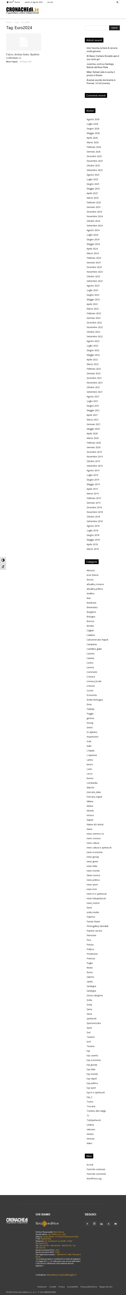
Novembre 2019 (95, 456)
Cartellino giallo (94, 648)
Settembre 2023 (95, 281)
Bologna (91, 616)
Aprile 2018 (92, 544)
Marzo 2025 (93, 197)
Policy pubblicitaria (88, 1286)
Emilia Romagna (95, 699)
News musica (93, 875)
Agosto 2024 (93, 230)
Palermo (91, 916)
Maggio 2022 (93, 354)
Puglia (90, 963)
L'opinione (92, 755)
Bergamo (91, 611)
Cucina (90, 690)
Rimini (90, 967)
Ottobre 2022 (93, 331)
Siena (89, 1009)
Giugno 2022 (93, 350)
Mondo (90, 810)
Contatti (52, 1286)
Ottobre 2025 (93, 165)
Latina (90, 759)
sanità (90, 981)
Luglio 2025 (92, 179)
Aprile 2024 (92, 248)
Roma (90, 972)
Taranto (91, 1037)
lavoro (90, 764)
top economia (94, 1060)
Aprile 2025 (92, 193)
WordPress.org (94, 1178)
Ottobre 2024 (93, 220)
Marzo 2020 (93, 438)
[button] (117, 2)
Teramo (91, 1046)
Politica (90, 949)
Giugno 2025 (93, 183)
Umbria (90, 1124)
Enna (89, 704)
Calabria (91, 635)
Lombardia (92, 782)
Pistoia (90, 944)
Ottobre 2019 (93, 461)
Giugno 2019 (93, 479)
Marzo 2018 (93, 548)
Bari (89, 598)
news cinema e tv (95, 833)
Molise (90, 806)
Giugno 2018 (93, 535)
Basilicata (91, 602)
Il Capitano (92, 732)
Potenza (91, 958)
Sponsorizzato (94, 1023)
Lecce (90, 773)
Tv (88, 1115)
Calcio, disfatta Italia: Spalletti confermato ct (22, 56)
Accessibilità (72, 1286)
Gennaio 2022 (93, 373)
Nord (89, 907)
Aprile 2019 (92, 488)
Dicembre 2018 (94, 507)
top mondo (92, 1073)
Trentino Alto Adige (96, 1110)
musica (90, 815)
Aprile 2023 (92, 304)
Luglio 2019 (92, 475)
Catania (90, 658)
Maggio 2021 (93, 410)
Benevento (92, 607)
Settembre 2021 (95, 391)
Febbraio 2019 (94, 498)
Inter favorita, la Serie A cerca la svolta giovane (102, 50)
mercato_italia (94, 792)
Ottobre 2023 (93, 276)
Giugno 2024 (93, 239)
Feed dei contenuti (96, 1169)
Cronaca (91, 676)
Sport (89, 1027)
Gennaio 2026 (93, 151)
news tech (92, 889)
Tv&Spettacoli (94, 1120)
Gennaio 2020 (93, 447)
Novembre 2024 (95, 216)
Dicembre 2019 (94, 451)
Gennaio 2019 (93, 502)
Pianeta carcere (94, 930)
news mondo (93, 870)
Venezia (90, 1138)
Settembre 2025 (95, 170)
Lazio (89, 769)
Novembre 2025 (95, 160)
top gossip (92, 1064)
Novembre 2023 (95, 271)
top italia (91, 1069)
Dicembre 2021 (94, 378)
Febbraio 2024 (94, 257)
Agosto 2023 (93, 285)
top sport (91, 1087)
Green (90, 727)
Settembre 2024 (95, 225)
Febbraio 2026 (94, 147)
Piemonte (91, 935)
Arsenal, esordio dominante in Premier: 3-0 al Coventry (101, 82)
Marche (90, 787)
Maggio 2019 (93, 484)
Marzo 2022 (93, 364)
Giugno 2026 (93, 128)
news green (92, 861)
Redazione (42, 1286)
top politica (92, 1083)
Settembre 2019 (95, 465)
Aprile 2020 (92, 433)
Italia (89, 745)
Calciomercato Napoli (97, 639)
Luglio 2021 (92, 401)
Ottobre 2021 (93, 387)
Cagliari (90, 630)
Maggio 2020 (93, 428)
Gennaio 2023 (93, 317)
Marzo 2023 (93, 308)
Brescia (90, 621)
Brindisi (90, 625)
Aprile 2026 (92, 137)
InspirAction (92, 736)
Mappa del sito (105, 1286)
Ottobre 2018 (93, 516)
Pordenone (92, 953)
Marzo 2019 (93, 493)
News (89, 829)
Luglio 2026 (92, 123)
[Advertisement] (79, 10)
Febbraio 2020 (94, 442)
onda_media (93, 912)
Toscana (91, 1106)
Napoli (90, 819)
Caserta (90, 653)
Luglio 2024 (92, 234)
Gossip (90, 722)
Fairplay (90, 708)
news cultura (93, 842)
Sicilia (89, 1000)
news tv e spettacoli (96, 893)
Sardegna (91, 986)
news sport (92, 884)
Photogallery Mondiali (97, 926)
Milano (90, 801)
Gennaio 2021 (93, 424)
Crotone (91, 685)
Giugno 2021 (93, 405)
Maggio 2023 (93, 299)
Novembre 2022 (95, 327)
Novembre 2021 (95, 382)
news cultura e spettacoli (99, 847)
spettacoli (91, 1018)
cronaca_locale (94, 681)
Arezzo (90, 579)
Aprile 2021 (92, 414)
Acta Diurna (92, 575)
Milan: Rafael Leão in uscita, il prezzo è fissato (101, 74)
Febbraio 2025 (94, 202)
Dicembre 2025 (94, 156)
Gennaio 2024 (93, 262)
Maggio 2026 (93, 133)
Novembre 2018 (95, 512)
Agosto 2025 (93, 174)
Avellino (90, 593)
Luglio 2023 (92, 290)
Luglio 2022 (92, 345)
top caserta (92, 1055)
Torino (90, 1101)
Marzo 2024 (93, 253)
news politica (93, 879)
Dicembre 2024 (94, 211)
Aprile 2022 (92, 359)
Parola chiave (93, 921)
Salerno (90, 976)
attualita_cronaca (95, 584)
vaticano (91, 1129)
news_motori (93, 903)
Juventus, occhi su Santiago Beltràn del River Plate (100, 66)
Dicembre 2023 (94, 267)
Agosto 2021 (93, 396)
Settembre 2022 (95, 336)
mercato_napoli (94, 796)
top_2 (89, 1097)
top (88, 1050)
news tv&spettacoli (96, 898)
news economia (94, 852)
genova (90, 718)
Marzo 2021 (93, 419)
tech (89, 1041)
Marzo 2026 (93, 142)
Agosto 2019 (93, 470)
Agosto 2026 (93, 119)
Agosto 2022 (93, 341)
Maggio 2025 (93, 188)
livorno (90, 778)
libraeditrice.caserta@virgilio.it (61, 1274)
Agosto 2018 (93, 525)
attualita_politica (95, 588)
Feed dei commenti (96, 1173)
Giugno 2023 (93, 294)
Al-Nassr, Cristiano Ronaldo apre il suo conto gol (103, 58)
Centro (90, 662)
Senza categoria (95, 995)
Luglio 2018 (92, 530)
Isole (89, 741)
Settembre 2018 (95, 521)
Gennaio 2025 (93, 207)
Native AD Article (95, 824)
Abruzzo (91, 570)
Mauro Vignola (12, 62)
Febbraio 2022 (94, 368)
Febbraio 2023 (94, 313)
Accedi (50, 2)
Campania (92, 644)
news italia (92, 866)
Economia (92, 695)
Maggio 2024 (93, 244)
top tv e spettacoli (96, 1092)
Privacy (62, 1286)
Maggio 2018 (93, 539)
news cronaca (93, 838)
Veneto (90, 1134)
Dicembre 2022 (94, 322)
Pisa (89, 939)
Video (89, 1143)
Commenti (92, 672)
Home (9, 22)
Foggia (90, 713)
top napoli (92, 1078)
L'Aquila (90, 750)
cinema (90, 667)
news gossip (93, 856)
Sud (88, 1032)
